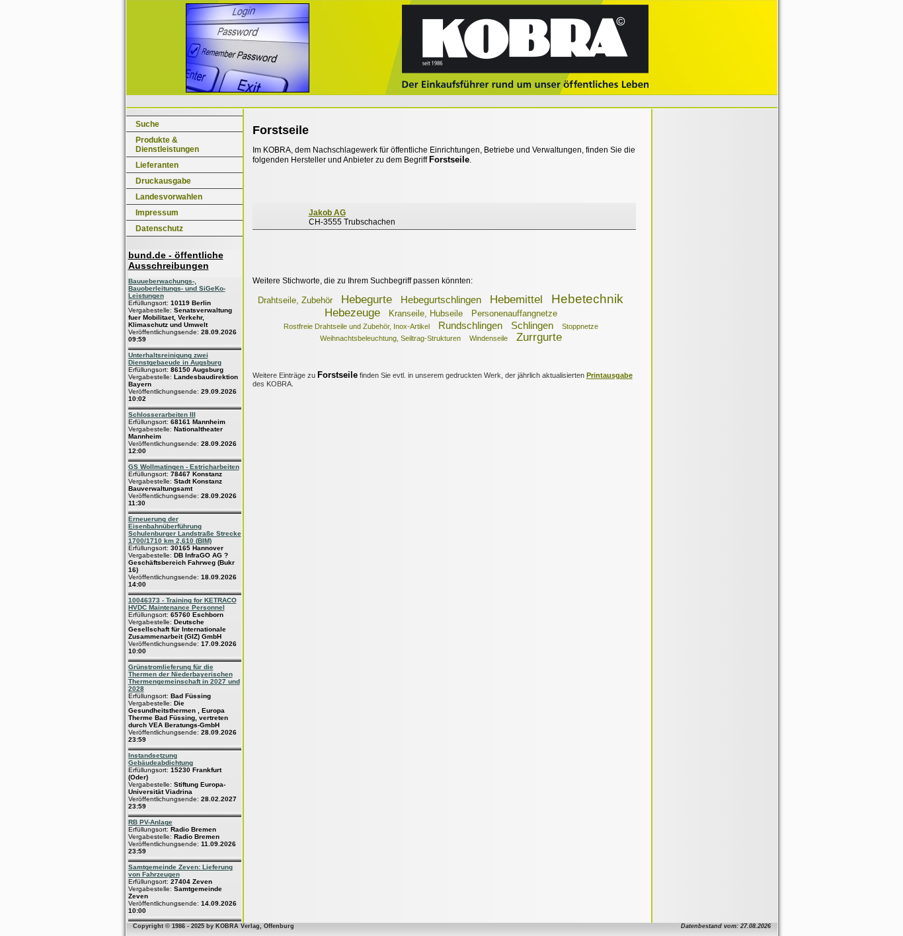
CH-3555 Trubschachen (352, 217)
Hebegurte (366, 299)
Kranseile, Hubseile (426, 313)
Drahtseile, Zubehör (295, 300)
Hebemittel (516, 299)
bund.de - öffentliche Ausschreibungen (175, 260)
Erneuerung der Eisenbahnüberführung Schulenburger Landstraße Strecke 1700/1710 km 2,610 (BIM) (184, 529)
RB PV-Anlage (150, 822)
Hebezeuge (352, 312)
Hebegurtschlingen (441, 299)
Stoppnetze (580, 326)
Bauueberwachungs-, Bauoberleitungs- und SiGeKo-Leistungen (176, 288)
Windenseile (488, 338)
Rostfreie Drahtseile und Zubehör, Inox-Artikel (357, 326)
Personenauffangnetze (514, 313)
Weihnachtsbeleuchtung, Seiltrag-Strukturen (390, 338)
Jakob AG (327, 212)
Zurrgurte (539, 337)
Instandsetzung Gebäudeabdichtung (160, 759)
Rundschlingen (470, 325)
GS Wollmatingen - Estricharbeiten (183, 466)
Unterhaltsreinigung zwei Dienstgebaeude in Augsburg (174, 358)
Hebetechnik (587, 299)
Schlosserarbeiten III (162, 414)
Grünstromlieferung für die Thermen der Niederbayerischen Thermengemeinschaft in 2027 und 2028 (184, 677)
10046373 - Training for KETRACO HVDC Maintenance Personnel (182, 603)
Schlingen (532, 325)
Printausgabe (609, 375)
